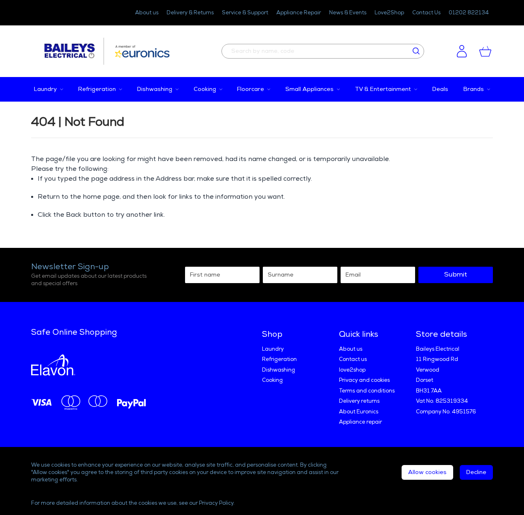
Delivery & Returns (190, 12)
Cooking (272, 380)
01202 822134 (469, 12)
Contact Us (426, 12)
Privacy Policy (216, 503)
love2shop (352, 370)
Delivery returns (359, 401)
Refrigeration (279, 359)
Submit (455, 275)
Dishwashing (278, 370)
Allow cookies (427, 472)
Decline (476, 472)
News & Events (347, 12)
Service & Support (245, 12)
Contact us (353, 359)
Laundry (273, 349)
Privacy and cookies (364, 380)
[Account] (462, 51)
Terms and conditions (367, 391)
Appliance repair (360, 422)
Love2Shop (389, 12)
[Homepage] (73, 51)
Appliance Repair (298, 12)
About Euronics (358, 411)
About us (146, 12)
